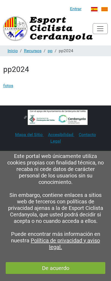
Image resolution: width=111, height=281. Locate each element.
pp (50, 50)
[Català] (104, 8)
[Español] (94, 8)
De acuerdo (55, 268)
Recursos (32, 50)
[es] (48, 28)
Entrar (75, 8)
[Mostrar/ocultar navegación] (100, 28)
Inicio (13, 50)
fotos (8, 85)
